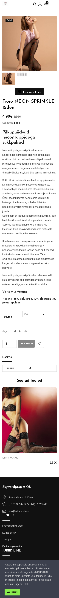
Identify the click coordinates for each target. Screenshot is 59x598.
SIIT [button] (26, 584)
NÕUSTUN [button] (12, 592)
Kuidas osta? (9, 532)
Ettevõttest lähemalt (12, 526)
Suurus (8, 316)
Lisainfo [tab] (7, 357)
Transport (7, 539)
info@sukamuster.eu (19, 511)
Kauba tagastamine (12, 546)
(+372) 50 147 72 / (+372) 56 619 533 (28, 504)
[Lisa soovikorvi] (40, 344)
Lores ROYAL (10, 458)
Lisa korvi (26, 343)
